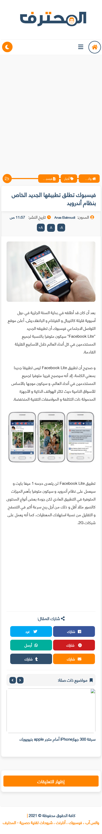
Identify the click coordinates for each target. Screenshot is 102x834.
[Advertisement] (51, 110)
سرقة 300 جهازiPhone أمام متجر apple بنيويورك (57, 738)
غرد (28, 631)
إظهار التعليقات (51, 781)
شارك (71, 631)
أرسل (28, 645)
